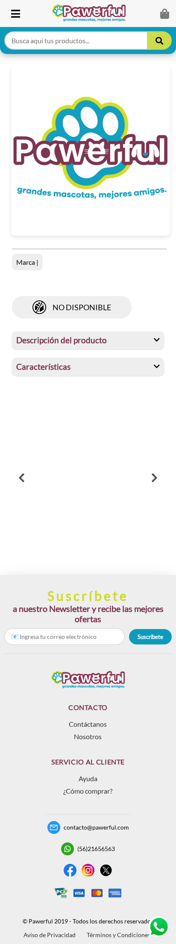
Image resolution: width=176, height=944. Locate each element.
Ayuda (88, 778)
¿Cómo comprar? (87, 791)
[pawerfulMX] (159, 927)
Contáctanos (88, 724)
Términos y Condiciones (118, 934)
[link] (92, 13)
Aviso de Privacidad (49, 934)
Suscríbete (150, 636)
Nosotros (88, 736)
